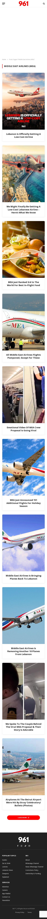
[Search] (44, 3)
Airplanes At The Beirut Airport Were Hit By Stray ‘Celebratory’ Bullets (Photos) (23, 802)
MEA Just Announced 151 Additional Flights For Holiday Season (23, 503)
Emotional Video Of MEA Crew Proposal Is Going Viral (23, 429)
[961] (23, 3)
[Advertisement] (23, 33)
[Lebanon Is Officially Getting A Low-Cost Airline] (23, 101)
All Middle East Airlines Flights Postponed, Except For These (23, 356)
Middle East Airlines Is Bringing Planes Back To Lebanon (23, 577)
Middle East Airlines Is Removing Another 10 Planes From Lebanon (23, 651)
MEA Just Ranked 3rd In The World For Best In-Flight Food (23, 284)
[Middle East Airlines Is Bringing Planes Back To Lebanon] (23, 543)
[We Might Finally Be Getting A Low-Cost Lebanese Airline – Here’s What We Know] (23, 173)
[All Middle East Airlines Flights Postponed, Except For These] (23, 322)
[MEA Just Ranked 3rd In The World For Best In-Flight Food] (23, 249)
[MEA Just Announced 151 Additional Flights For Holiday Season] (23, 467)
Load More (22, 818)
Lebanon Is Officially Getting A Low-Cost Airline (23, 135)
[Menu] (3, 3)
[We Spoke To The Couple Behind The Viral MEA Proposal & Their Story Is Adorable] (23, 691)
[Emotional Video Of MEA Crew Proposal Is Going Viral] (23, 394)
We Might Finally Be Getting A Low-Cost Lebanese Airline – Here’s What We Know (23, 209)
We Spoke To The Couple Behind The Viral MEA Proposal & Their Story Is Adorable (23, 726)
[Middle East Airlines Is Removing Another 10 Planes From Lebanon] (23, 615)
